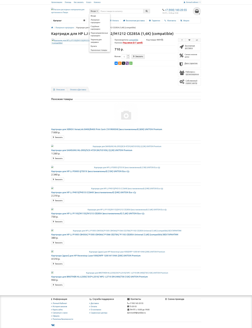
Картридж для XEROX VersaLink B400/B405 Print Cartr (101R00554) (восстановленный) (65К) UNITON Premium (106, 129)
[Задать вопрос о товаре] (182, 40)
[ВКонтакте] (116, 63)
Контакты (171, 20)
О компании (96, 309)
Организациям (56, 2)
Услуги (88, 2)
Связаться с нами (60, 312)
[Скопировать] (162, 40)
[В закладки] (189, 40)
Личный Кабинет (60, 303)
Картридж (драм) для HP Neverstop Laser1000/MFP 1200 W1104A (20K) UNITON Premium (96, 255)
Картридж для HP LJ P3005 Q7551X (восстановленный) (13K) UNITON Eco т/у (90, 171)
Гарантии (156, 20)
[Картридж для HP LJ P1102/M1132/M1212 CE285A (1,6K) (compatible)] (81, 41)
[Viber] (127, 63)
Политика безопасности (63, 319)
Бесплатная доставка (135, 20)
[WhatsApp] (130, 63)
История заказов (60, 306)
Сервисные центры (99, 312)
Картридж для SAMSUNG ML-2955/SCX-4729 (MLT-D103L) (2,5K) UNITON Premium (91, 150)
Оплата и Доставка (78, 89)
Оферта (56, 316)
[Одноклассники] (119, 63)
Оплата (115, 20)
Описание (60, 89)
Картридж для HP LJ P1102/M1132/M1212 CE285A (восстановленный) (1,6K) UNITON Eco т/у (97, 213)
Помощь (68, 2)
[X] (123, 63)
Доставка (95, 303)
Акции (186, 20)
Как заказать (79, 2)
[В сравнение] (197, 40)
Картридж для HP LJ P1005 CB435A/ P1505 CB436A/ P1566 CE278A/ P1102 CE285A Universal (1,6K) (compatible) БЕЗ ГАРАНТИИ (114, 234)
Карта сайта (57, 309)
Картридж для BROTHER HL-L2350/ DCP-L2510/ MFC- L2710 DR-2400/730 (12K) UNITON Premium (99, 276)
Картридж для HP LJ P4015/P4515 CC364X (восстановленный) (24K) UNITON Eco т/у (93, 192)
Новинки (97, 2)
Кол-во (118, 56)
